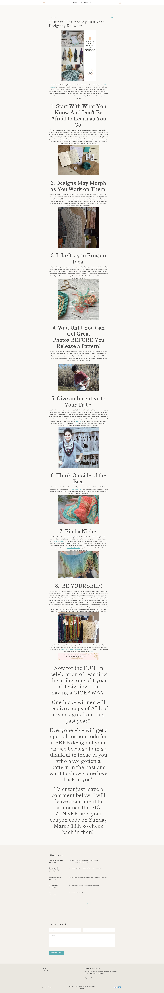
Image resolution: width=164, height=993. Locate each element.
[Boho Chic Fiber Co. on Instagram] (48, 987)
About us (45, 970)
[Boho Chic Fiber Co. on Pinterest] (45, 987)
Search (45, 968)
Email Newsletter (92, 968)
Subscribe (116, 978)
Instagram (78, 421)
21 (87, 903)
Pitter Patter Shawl (76, 489)
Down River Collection (73, 548)
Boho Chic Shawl (57, 541)
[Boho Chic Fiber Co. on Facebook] (43, 987)
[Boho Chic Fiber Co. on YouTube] (51, 987)
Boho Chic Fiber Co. (82, 2)
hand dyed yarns (75, 649)
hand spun (64, 649)
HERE (91, 651)
